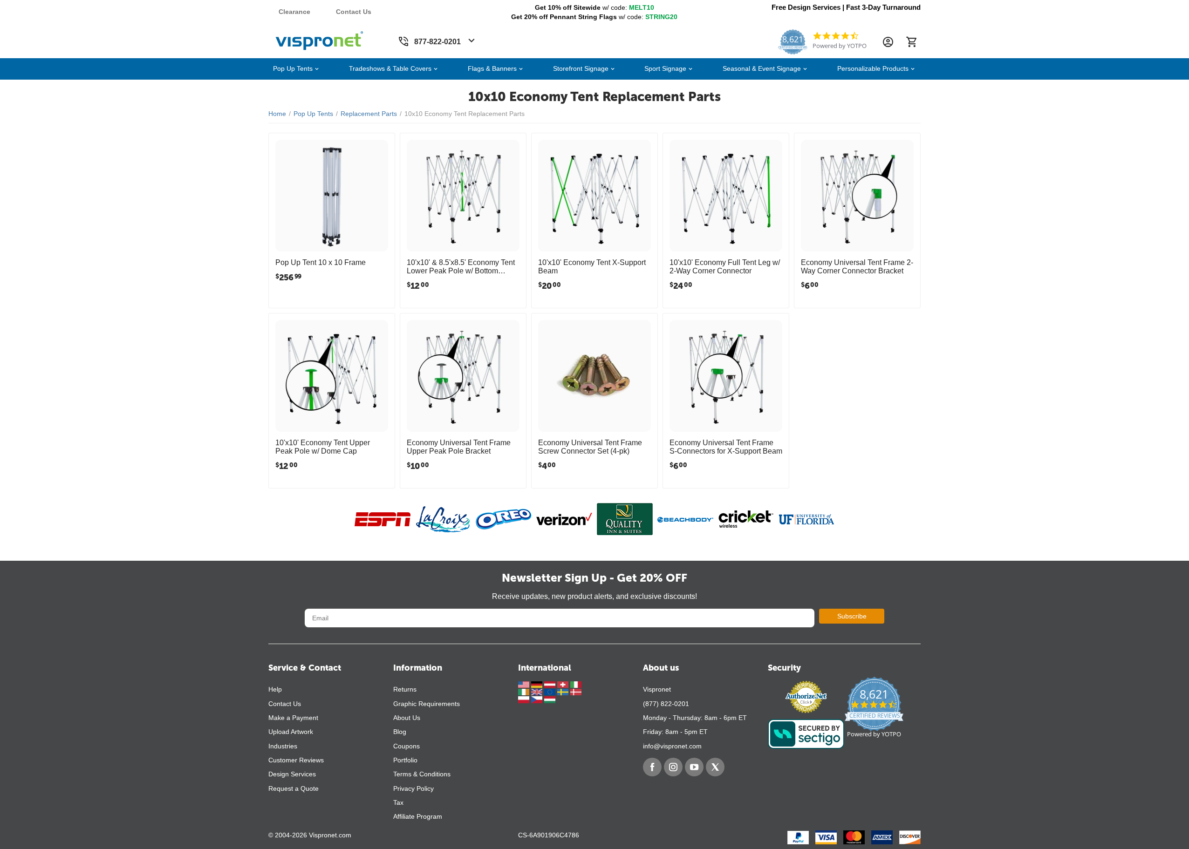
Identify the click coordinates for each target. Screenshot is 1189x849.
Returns (405, 689)
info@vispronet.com (672, 746)
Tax (398, 802)
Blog (399, 731)
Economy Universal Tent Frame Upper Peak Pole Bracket (459, 447)
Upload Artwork (290, 731)
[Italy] (575, 683)
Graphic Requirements (426, 703)
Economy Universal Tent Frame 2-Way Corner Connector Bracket (857, 266)
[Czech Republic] (537, 699)
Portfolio (405, 760)
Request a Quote (293, 788)
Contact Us (353, 11)
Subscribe (852, 616)
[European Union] (550, 691)
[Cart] (911, 42)
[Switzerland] (563, 683)
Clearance (294, 11)
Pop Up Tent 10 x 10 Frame (320, 262)
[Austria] (550, 683)
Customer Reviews (296, 760)
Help (275, 689)
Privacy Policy (413, 788)
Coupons (406, 746)
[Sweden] (563, 691)
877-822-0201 (437, 42)
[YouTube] (694, 767)
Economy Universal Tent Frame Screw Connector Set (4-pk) (590, 447)
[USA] (524, 683)
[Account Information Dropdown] (888, 42)
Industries (282, 746)
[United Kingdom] (537, 691)
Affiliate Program (417, 816)
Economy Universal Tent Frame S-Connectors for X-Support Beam (726, 447)
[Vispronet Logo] (319, 38)
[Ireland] (524, 691)
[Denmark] (575, 691)
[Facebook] (652, 767)
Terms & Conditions (422, 774)
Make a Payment (293, 717)
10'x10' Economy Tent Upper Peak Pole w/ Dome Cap (322, 447)
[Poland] (524, 699)
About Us (406, 717)
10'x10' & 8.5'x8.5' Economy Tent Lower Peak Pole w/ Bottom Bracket (461, 266)
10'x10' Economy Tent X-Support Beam (592, 266)
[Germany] (537, 683)
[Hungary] (549, 699)
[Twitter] (715, 767)
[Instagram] (673, 767)
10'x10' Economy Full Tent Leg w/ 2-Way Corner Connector (725, 266)
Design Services (292, 774)
